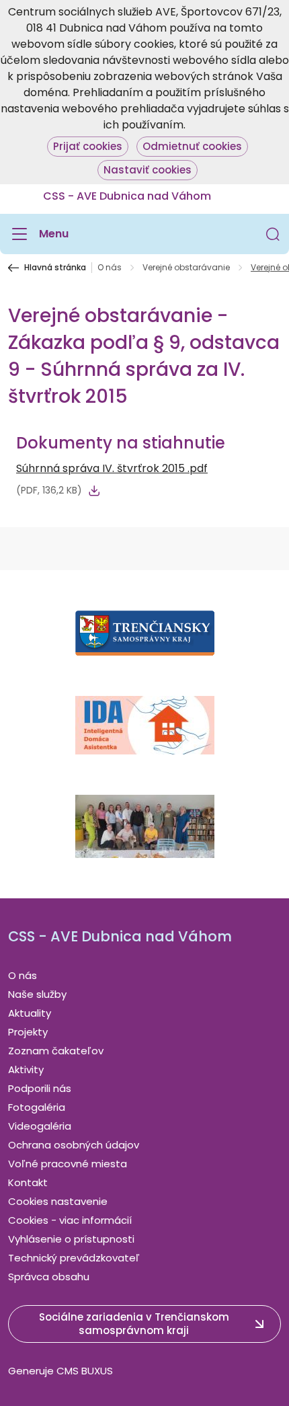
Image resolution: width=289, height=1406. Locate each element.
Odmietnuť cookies (192, 146)
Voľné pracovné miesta (67, 1164)
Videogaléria (39, 1126)
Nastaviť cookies (148, 170)
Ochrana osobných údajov (73, 1145)
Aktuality (29, 1013)
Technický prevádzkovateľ (74, 1258)
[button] (272, 234)
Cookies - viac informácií (70, 1220)
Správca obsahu (48, 1277)
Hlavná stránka (55, 267)
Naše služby (37, 994)
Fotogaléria (36, 1107)
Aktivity (26, 1069)
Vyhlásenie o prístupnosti (71, 1239)
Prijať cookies (87, 146)
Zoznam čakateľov (56, 1051)
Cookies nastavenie (58, 1201)
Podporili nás (39, 1088)
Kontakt (28, 1182)
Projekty (28, 1032)
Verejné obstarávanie (186, 267)
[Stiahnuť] (94, 491)
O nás (109, 267)
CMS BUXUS (84, 1371)
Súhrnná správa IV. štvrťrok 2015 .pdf (112, 468)
